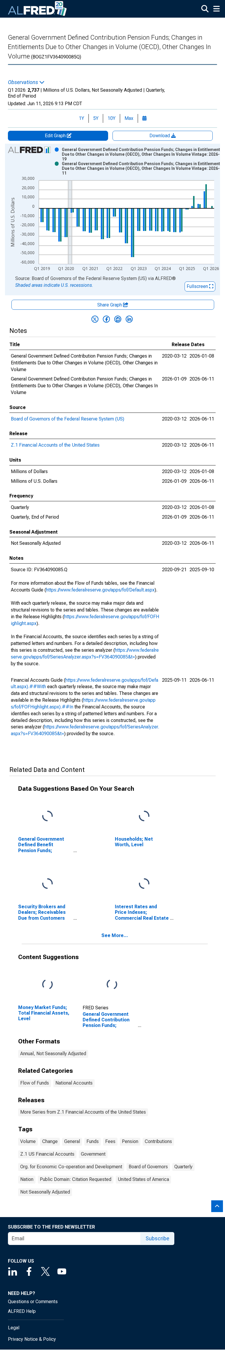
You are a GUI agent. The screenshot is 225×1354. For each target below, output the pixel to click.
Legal (13, 1327)
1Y (81, 118)
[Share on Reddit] (117, 319)
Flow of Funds (34, 1083)
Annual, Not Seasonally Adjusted (53, 1053)
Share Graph (110, 305)
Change (50, 1141)
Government (93, 1154)
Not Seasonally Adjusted (45, 1192)
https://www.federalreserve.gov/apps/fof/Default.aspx (100, 590)
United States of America (143, 1179)
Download (160, 135)
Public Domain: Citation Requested (75, 1179)
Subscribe (157, 1238)
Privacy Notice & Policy (32, 1339)
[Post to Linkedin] (129, 319)
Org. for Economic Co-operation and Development (71, 1166)
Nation (26, 1179)
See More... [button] (114, 935)
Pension (130, 1141)
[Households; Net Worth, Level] (144, 816)
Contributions (158, 1141)
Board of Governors (148, 1166)
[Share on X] (94, 319)
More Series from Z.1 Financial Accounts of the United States (83, 1112)
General (72, 1141)
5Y (95, 118)
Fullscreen (198, 286)
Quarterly (183, 1166)
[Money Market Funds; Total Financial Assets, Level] (47, 985)
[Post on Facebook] (106, 319)
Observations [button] (23, 82)
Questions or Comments (33, 1301)
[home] (37, 9)
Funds (92, 1141)
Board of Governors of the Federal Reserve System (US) (67, 419)
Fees (110, 1141)
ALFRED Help (22, 1311)
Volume (28, 1141)
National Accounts (74, 1083)
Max (129, 118)
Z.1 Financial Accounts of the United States (55, 445)
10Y (111, 118)
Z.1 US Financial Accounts (47, 1154)
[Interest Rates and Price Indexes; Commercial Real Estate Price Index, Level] (144, 884)
